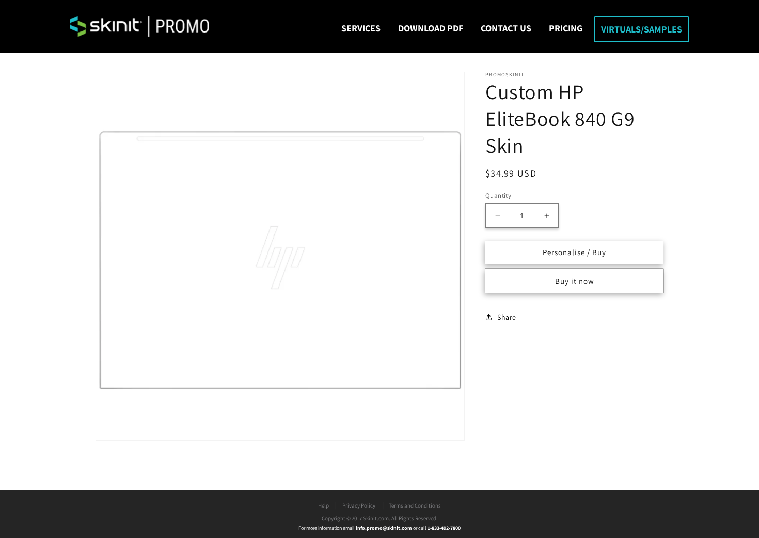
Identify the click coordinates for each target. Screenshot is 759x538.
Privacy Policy (358, 505)
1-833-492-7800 (444, 528)
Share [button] (506, 317)
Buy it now (574, 281)
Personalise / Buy (574, 252)
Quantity (498, 195)
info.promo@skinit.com (384, 528)
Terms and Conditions (415, 505)
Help (323, 505)
